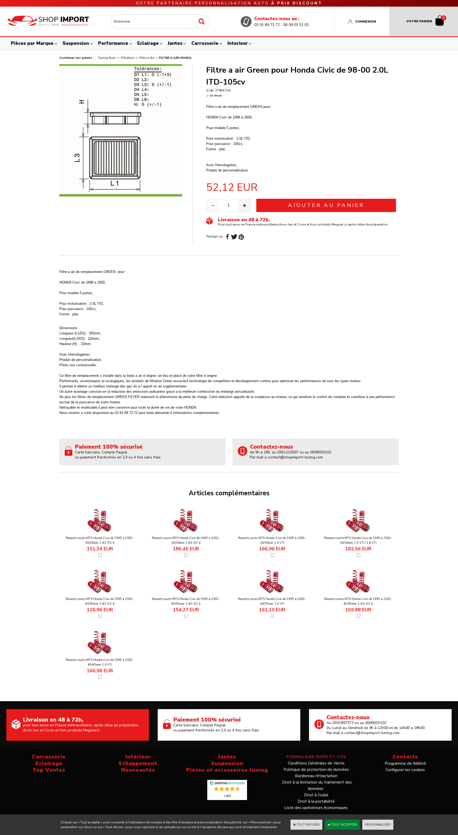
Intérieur (138, 756)
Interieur (237, 43)
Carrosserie (204, 43)
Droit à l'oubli (316, 795)
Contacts (405, 756)
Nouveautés (138, 770)
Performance (113, 43)
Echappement (138, 763)
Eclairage (148, 43)
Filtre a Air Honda (175, 58)
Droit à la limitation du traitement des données (317, 785)
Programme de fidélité (405, 763)
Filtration (127, 58)
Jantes (175, 43)
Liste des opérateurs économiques (316, 807)
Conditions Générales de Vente (316, 763)
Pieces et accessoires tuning (227, 770)
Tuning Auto (107, 58)
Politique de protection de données (316, 769)
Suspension (76, 43)
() (227, 795)
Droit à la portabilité (316, 801)
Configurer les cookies (405, 769)
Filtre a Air (146, 58)
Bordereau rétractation (316, 776)
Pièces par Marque (32, 43)
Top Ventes (49, 770)
